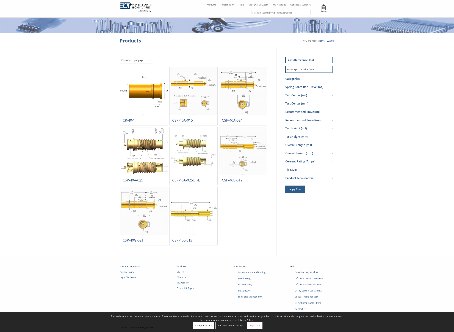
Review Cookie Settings (230, 325)
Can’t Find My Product (306, 272)
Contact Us (300, 308)
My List (180, 272)
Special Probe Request (306, 296)
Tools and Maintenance (250, 296)
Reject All (255, 325)
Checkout (182, 277)
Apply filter (295, 189)
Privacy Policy (127, 272)
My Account (183, 282)
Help (292, 266)
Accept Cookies (203, 325)
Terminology (244, 278)
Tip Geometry (245, 284)
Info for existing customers (309, 278)
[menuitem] (211, 3)
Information (239, 266)
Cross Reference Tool (300, 60)
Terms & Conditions (130, 266)
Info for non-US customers (309, 284)
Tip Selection (244, 290)
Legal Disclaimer (128, 277)
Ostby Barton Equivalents (308, 290)
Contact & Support (186, 288)
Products (130, 40)
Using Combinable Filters (308, 302)
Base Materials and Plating (251, 272)
